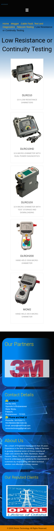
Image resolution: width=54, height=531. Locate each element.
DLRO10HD (27, 148)
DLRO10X (27, 202)
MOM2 (27, 309)
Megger (15, 23)
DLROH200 (27, 255)
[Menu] (27, 10)
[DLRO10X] (27, 182)
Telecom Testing (25, 27)
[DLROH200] (27, 235)
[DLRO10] (27, 75)
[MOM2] (27, 289)
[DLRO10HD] (27, 128)
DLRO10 (27, 95)
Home (6, 23)
